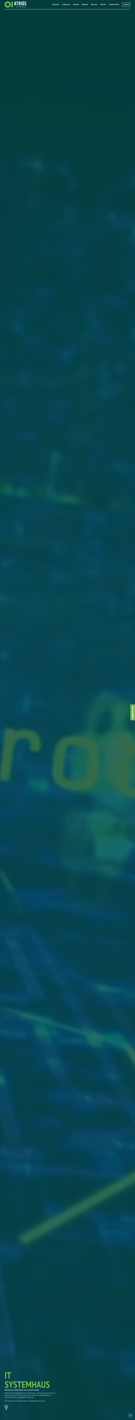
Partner (76, 4)
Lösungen (55, 4)
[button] (6, 1409)
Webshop (85, 4)
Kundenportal (114, 4)
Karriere (126, 4)
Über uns (94, 4)
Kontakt (103, 4)
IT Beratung (66, 4)
